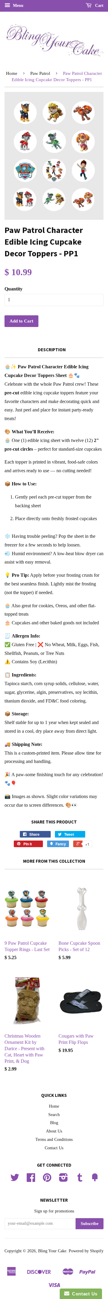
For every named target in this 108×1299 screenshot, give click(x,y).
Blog (54, 1123)
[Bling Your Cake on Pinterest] (47, 1179)
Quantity (13, 288)
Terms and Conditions (54, 1139)
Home (11, 73)
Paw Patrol (40, 73)
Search (54, 1114)
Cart (99, 5)
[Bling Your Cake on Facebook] (30, 1179)
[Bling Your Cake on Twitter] (14, 1179)
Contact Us (54, 1148)
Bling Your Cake (52, 1251)
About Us (54, 1131)
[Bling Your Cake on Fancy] (95, 1179)
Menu (17, 5)
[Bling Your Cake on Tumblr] (79, 1179)
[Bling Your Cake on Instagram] (63, 1179)
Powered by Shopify (86, 1251)
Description (52, 349)
